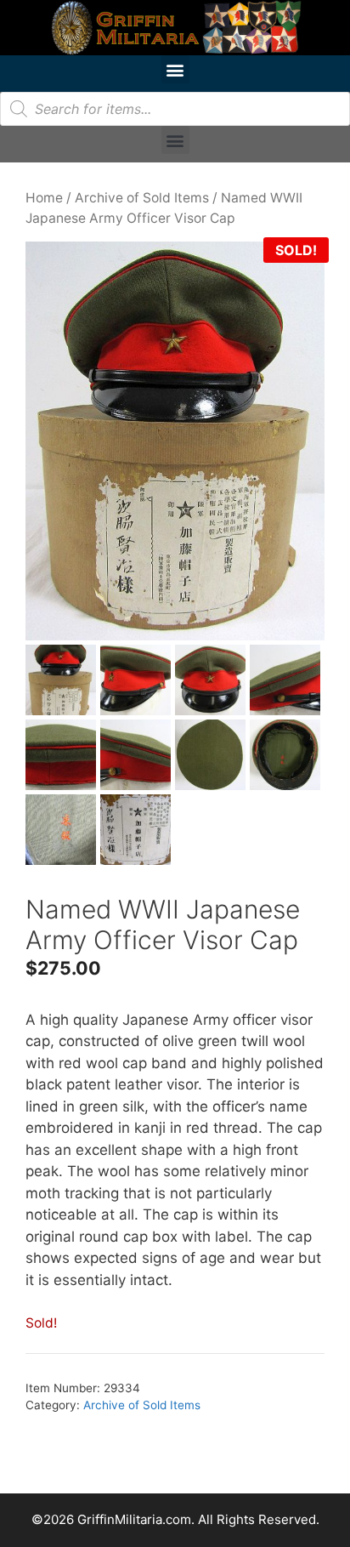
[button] (175, 69)
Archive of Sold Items (142, 198)
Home (44, 198)
